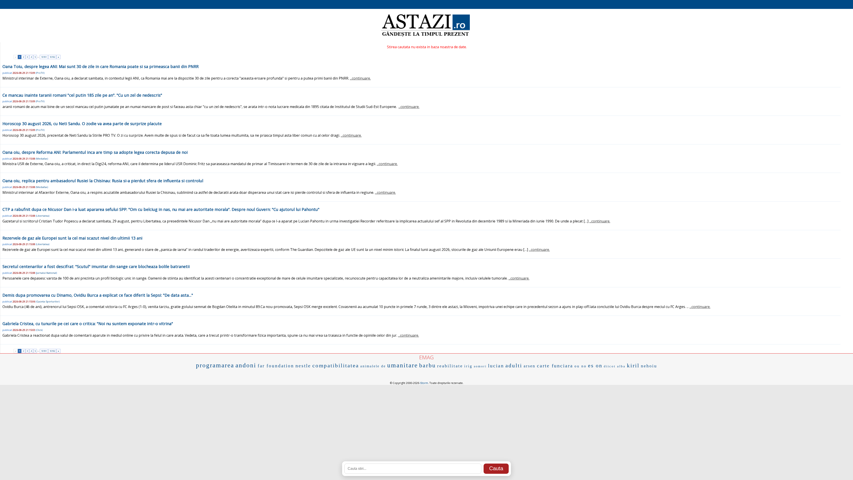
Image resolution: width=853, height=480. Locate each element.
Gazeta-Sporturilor (47, 301)
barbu (427, 365)
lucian (496, 365)
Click (39, 330)
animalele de (373, 366)
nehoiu (649, 365)
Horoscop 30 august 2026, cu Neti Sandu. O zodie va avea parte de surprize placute (82, 123)
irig (468, 366)
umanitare (402, 365)
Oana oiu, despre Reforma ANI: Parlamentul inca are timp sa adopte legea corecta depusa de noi (95, 152)
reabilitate (450, 365)
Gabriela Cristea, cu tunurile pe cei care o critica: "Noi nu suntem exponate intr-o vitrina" (87, 323)
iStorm (424, 383)
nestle (303, 365)
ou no (580, 366)
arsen (530, 366)
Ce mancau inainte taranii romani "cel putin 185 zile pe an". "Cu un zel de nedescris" (82, 95)
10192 (52, 57)
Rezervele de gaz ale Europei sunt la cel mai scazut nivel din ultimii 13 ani (72, 238)
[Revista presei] (425, 36)
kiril (633, 365)
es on (595, 365)
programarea (215, 365)
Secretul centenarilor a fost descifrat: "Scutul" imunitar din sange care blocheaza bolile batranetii (96, 266)
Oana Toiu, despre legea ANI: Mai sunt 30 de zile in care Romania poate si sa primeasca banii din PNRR (100, 66)
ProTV (40, 72)
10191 (44, 57)
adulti (513, 365)
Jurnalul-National (46, 272)
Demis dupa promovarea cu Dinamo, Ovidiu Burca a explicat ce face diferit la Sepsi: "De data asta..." (97, 295)
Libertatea (42, 215)
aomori (480, 366)
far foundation (276, 365)
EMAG (426, 357)
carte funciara (555, 365)
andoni (245, 365)
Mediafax (41, 158)
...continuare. (360, 78)
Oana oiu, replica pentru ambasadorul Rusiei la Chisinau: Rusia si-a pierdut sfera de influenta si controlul (102, 180)
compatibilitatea (335, 365)
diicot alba (615, 366)
